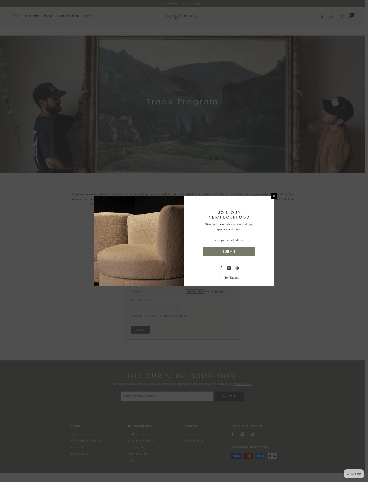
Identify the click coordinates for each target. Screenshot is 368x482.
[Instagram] (229, 268)
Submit (229, 251)
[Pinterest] (237, 268)
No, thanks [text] (231, 277)
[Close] (274, 196)
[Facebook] (221, 268)
